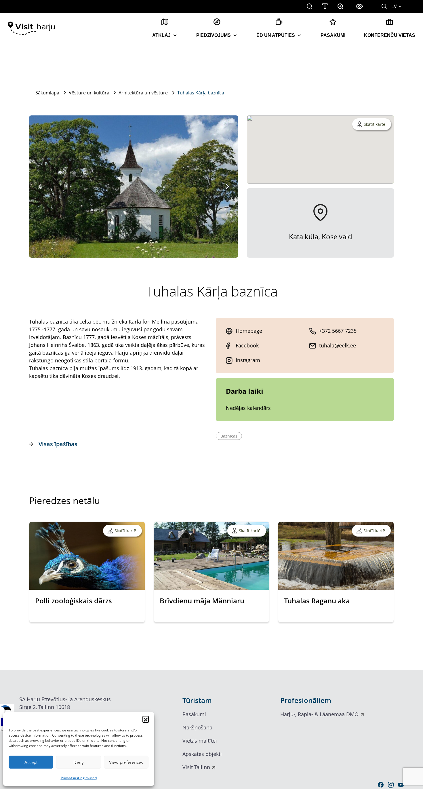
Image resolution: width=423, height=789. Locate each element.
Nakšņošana (197, 727)
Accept (31, 762)
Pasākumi (333, 35)
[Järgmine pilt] (227, 186)
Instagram (248, 360)
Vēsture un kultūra (89, 93)
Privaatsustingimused (79, 777)
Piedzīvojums (213, 35)
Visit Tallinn (196, 767)
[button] (145, 719)
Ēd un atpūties (275, 35)
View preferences (126, 762)
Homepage (249, 330)
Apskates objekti (202, 753)
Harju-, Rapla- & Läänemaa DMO (319, 714)
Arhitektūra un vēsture (143, 93)
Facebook (247, 345)
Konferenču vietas (389, 35)
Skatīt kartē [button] (374, 124)
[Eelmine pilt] (40, 186)
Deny (78, 762)
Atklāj (161, 35)
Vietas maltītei (199, 740)
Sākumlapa (47, 93)
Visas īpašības (58, 444)
